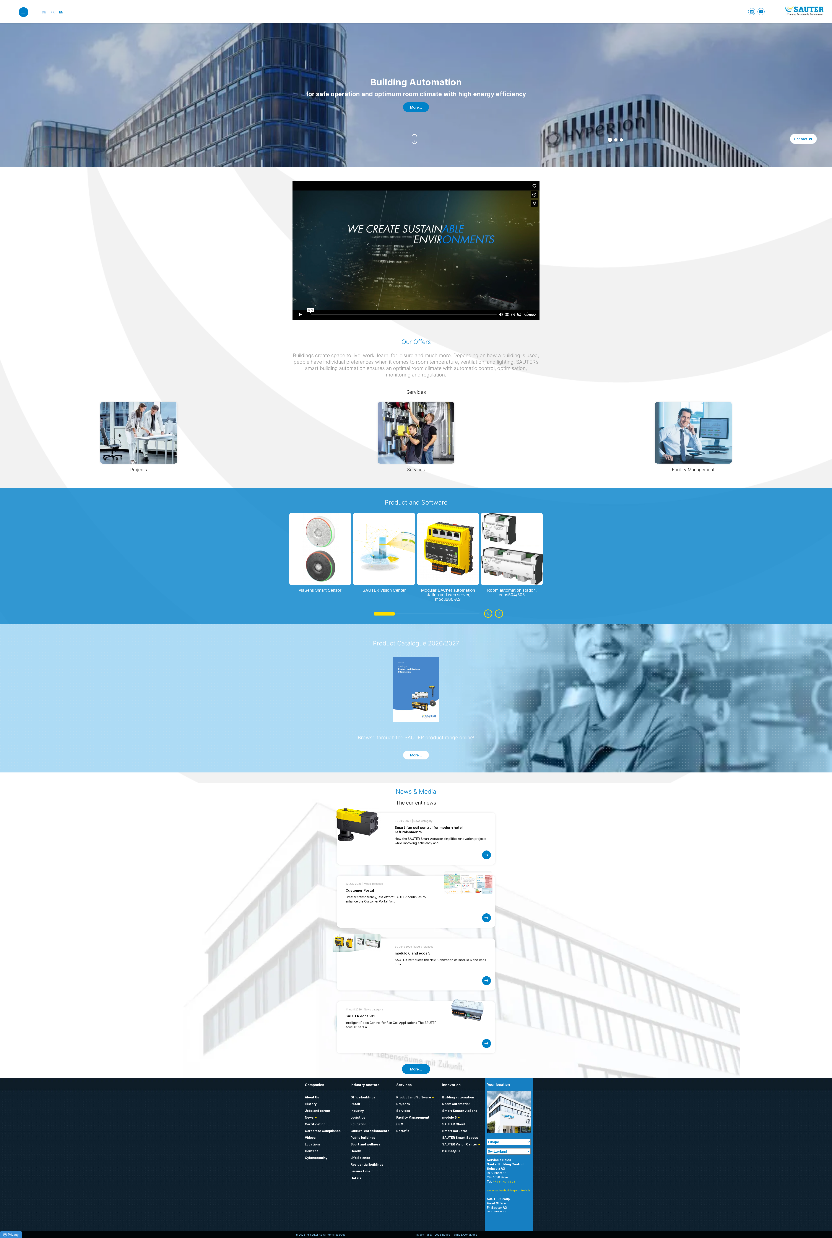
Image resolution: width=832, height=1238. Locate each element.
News (309, 1117)
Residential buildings (367, 1164)
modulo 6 (449, 1117)
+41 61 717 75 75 (504, 1181)
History (311, 1104)
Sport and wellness (366, 1144)
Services (403, 1111)
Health (356, 1151)
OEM (399, 1124)
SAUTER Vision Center (459, 1144)
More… (416, 107)
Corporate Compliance (323, 1131)
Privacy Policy (423, 1234)
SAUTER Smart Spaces (460, 1137)
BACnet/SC (451, 1151)
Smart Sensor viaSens (459, 1111)
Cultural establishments (370, 1131)
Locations (313, 1144)
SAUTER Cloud (453, 1124)
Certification (315, 1124)
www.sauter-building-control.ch (508, 1190)
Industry (357, 1111)
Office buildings (363, 1097)
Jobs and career (317, 1111)
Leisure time (360, 1171)
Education (359, 1124)
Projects (403, 1104)
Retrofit (402, 1131)
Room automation (456, 1104)
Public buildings (363, 1137)
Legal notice (442, 1234)
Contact (801, 139)
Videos (310, 1137)
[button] (609, 140)
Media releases (373, 883)
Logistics (358, 1117)
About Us (312, 1097)
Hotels (356, 1178)
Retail (355, 1104)
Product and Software (416, 502)
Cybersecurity (316, 1158)
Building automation (458, 1097)
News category (422, 821)
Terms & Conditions (464, 1234)
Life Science (360, 1158)
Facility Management (412, 1117)
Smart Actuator (454, 1131)
